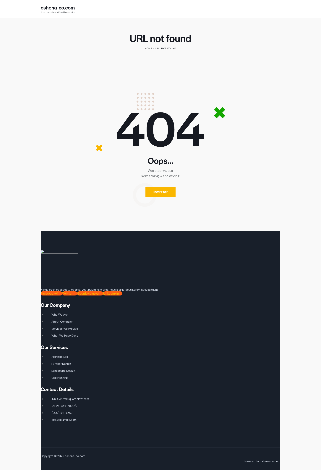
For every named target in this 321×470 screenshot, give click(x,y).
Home (148, 48)
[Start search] (278, 10)
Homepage (160, 192)
